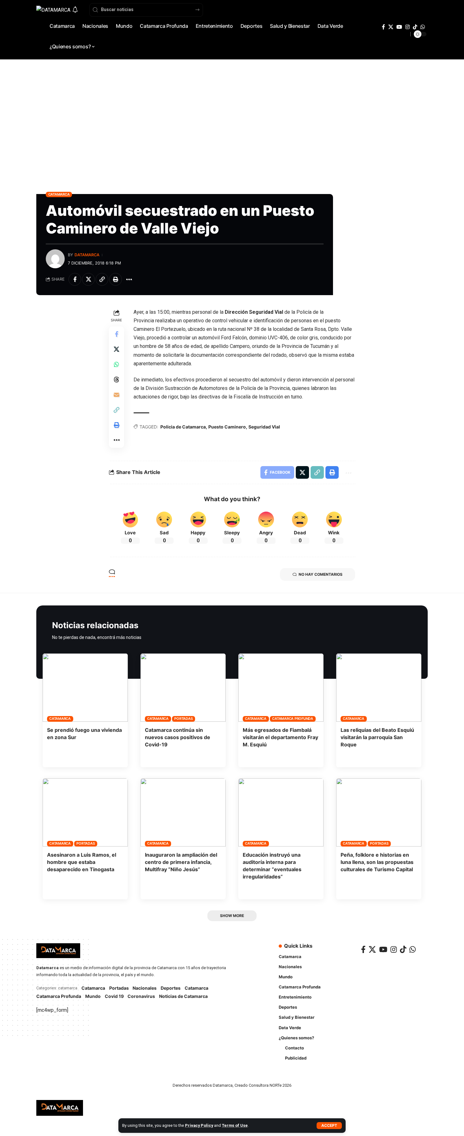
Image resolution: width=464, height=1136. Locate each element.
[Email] (116, 394)
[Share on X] (88, 279)
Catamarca (59, 194)
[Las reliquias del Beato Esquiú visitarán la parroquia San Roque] (378, 687)
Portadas (183, 718)
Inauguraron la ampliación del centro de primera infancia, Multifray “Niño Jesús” (181, 862)
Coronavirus (141, 996)
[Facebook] (383, 27)
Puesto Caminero (227, 426)
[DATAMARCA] (59, 1108)
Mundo (93, 996)
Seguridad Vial (264, 426)
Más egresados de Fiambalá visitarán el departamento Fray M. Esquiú (280, 737)
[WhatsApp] (422, 27)
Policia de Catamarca (183, 426)
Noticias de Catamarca (183, 996)
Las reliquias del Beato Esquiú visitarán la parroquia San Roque (377, 737)
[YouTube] (399, 27)
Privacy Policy (199, 1125)
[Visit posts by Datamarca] (55, 258)
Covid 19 (114, 996)
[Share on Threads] (116, 379)
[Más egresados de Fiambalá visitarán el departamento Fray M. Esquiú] (281, 687)
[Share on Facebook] (74, 279)
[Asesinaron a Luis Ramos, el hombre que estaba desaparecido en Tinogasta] (85, 812)
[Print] (115, 279)
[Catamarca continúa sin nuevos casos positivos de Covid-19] (183, 687)
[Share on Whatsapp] (116, 364)
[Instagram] (407, 27)
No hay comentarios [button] (320, 574)
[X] (391, 27)
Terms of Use (235, 1125)
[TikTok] (415, 27)
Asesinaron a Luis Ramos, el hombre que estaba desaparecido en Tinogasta (81, 862)
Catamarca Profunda (292, 718)
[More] (129, 279)
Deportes (171, 988)
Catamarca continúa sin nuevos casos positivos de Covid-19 (177, 737)
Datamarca (86, 254)
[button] (329, 1125)
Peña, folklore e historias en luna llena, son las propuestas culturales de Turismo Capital (377, 862)
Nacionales (145, 988)
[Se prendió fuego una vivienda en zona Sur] (85, 687)
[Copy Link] (102, 279)
